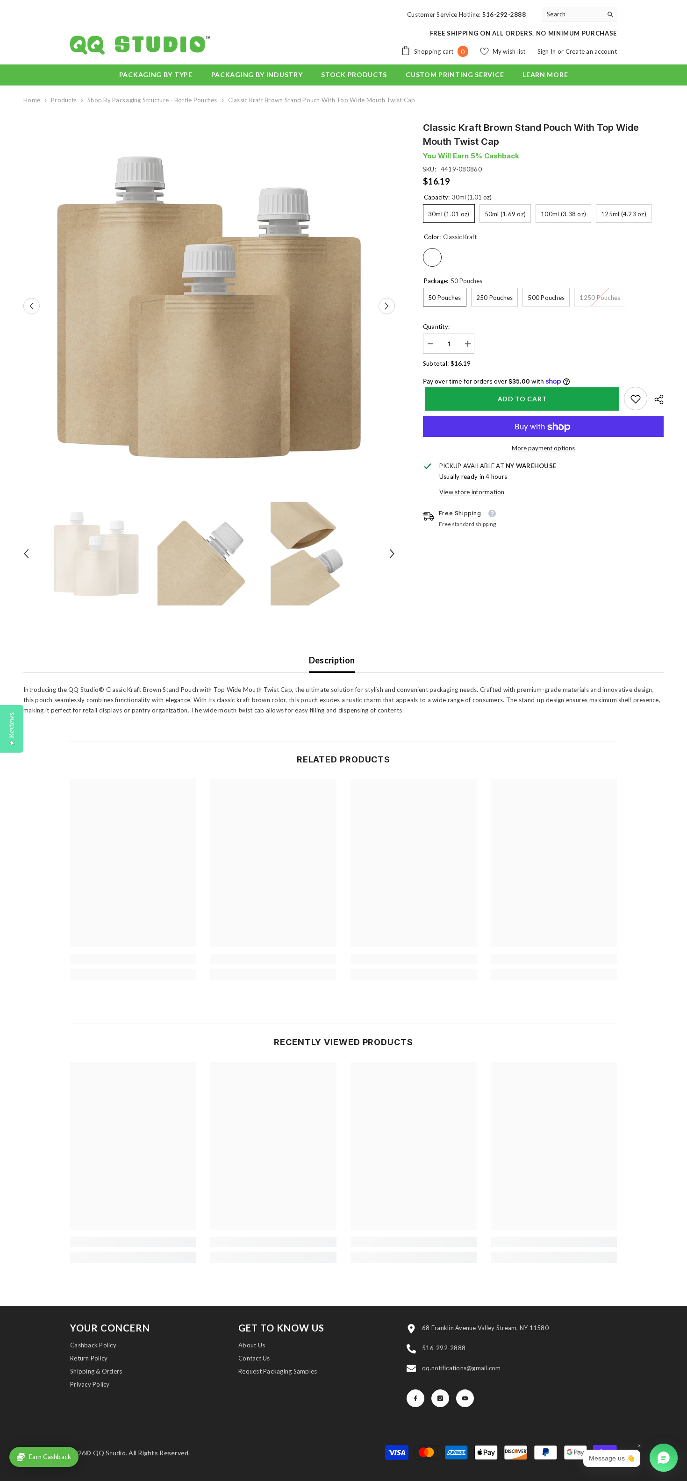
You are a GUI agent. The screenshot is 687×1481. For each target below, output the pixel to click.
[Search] (579, 14)
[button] (31, 306)
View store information (472, 492)
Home (31, 100)
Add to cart (520, 399)
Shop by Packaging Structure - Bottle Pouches (152, 100)
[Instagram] (440, 1398)
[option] (209, 306)
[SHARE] (655, 399)
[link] (635, 399)
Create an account (591, 51)
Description (332, 660)
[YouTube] (465, 1398)
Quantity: (436, 326)
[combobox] (572, 14)
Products (64, 100)
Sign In (547, 51)
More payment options (543, 448)
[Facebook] (415, 1398)
